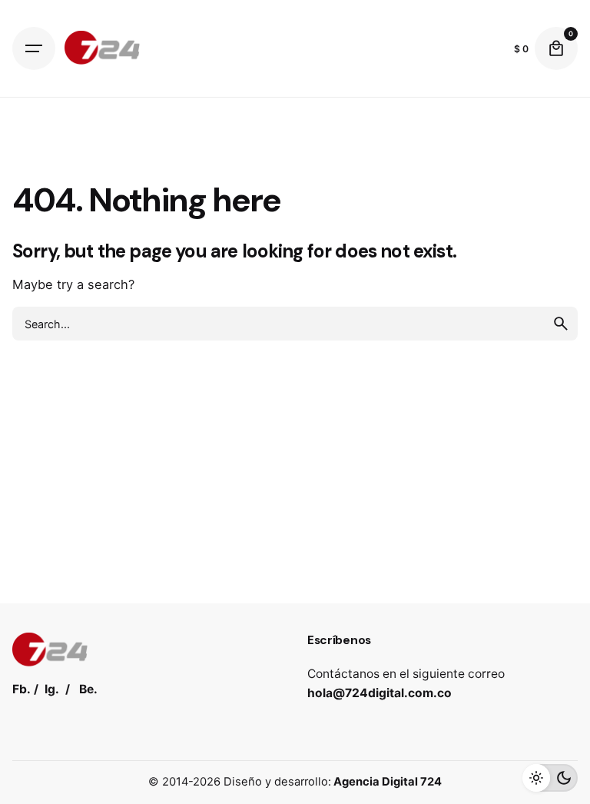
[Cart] (556, 48)
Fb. (21, 689)
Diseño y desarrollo (276, 782)
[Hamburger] (33, 48)
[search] (561, 324)
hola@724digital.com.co (379, 693)
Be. (88, 689)
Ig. (52, 689)
